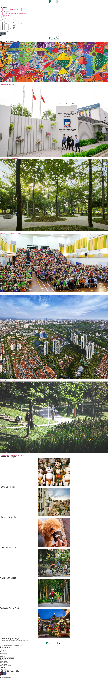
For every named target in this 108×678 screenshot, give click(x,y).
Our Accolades (3, 653)
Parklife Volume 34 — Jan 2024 (7, 22)
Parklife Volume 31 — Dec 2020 (7, 28)
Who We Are (3, 650)
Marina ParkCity (4, 661)
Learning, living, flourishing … (8, 84)
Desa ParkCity (3, 659)
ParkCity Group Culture (11, 608)
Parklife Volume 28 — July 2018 (7, 29)
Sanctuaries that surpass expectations (10, 233)
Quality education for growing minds (10, 158)
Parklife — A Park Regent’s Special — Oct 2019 (11, 23)
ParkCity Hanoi (3, 664)
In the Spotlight (7, 487)
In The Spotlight (4, 16)
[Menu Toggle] (2, 5)
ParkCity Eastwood (4, 662)
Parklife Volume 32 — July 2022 (7, 26)
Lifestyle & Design (4, 18)
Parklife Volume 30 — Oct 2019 (7, 25)
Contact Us (2, 656)
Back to (8, 31)
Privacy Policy (3, 669)
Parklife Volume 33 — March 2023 (8, 24)
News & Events (3, 654)
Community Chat (4, 20)
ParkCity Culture (4, 19)
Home (1, 648)
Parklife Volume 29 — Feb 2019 (7, 27)
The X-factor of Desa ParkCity (8, 380)
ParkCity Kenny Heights (5, 665)
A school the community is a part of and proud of (13, 294)
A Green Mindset (4, 17)
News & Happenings (5, 21)
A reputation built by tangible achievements (12, 455)
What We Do (3, 651)
